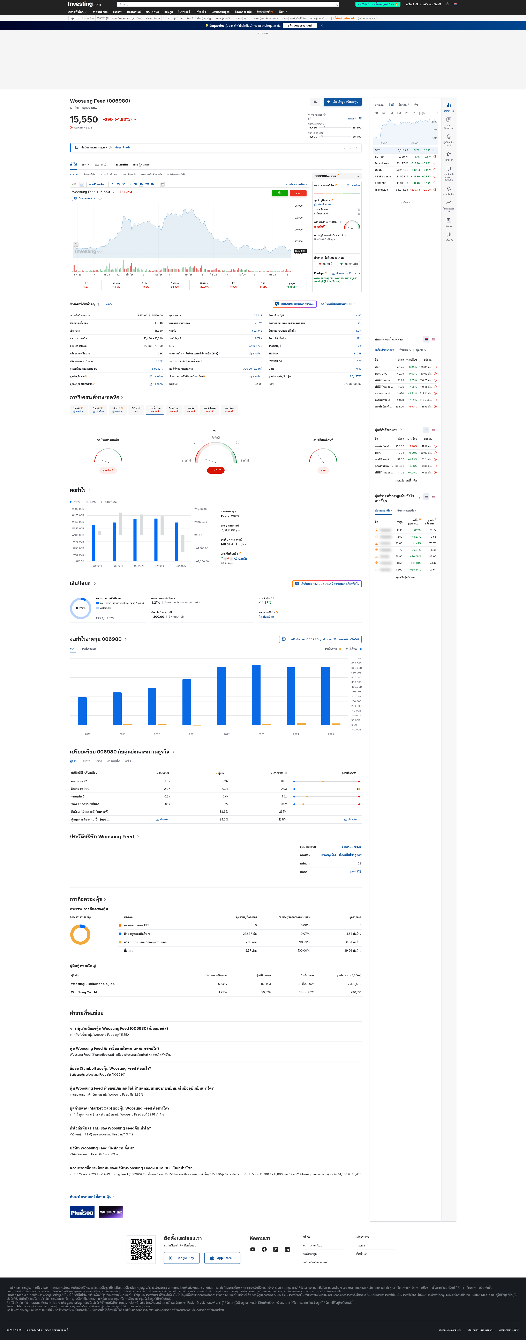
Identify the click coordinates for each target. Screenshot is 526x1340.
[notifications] (447, 4)
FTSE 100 (380, 182)
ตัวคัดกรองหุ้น (243, 12)
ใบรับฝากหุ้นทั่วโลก (173, 18)
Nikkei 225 (381, 189)
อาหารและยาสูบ (352, 846)
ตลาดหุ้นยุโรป (243, 18)
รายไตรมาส (88, 649)
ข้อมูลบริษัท (89, 174)
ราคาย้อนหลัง (129, 174)
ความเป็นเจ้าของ (109, 174)
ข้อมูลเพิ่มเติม (122, 147)
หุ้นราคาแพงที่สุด (406, 510)
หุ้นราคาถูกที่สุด (383, 510)
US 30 (378, 169)
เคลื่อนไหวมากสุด (384, 349)
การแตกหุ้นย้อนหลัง (151, 174)
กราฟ (86, 164)
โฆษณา (360, 1245)
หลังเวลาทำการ (152, 18)
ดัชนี (391, 104)
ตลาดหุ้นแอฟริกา (318, 18)
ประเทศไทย (87, 18)
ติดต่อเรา (361, 1254)
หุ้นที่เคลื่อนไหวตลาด (389, 339)
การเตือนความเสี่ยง (509, 1330)
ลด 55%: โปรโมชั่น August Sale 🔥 (378, 4)
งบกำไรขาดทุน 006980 (96, 639)
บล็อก (306, 1237)
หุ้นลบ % (421, 349)
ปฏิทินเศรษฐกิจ (220, 12)
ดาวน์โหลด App (312, 1245)
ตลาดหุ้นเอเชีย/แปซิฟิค (294, 18)
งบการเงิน (101, 164)
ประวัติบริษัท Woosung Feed (102, 837)
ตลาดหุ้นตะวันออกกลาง (266, 18)
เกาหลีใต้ (356, 872)
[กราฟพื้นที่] (82, 184)
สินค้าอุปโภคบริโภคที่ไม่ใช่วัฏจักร (341, 855)
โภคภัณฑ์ (404, 104)
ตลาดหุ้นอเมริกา (224, 18)
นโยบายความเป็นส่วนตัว (480, 1330)
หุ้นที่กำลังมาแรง (386, 430)
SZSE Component (385, 176)
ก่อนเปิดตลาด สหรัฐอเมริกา (126, 18)
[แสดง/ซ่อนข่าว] (162, 184)
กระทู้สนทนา (141, 164)
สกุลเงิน (379, 104)
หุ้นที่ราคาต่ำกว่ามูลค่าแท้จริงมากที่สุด (394, 498)
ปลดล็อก (165, 819)
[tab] (79, 410)
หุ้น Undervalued (367, 18)
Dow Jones (382, 163)
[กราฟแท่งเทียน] (74, 184)
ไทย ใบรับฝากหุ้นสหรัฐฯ (199, 18)
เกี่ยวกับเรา (362, 1237)
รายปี (73, 649)
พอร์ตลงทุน (310, 1254)
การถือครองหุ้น (86, 899)
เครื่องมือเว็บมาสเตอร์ (315, 1262)
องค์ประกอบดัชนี (176, 174)
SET (377, 150)
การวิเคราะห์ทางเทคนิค (95, 397)
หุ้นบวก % (405, 349)
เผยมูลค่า (352, 118)
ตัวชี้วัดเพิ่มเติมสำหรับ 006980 (341, 304)
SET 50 (379, 156)
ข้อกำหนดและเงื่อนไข (449, 1330)
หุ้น (73, 18)
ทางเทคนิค (120, 164)
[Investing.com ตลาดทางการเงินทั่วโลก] (84, 4)
